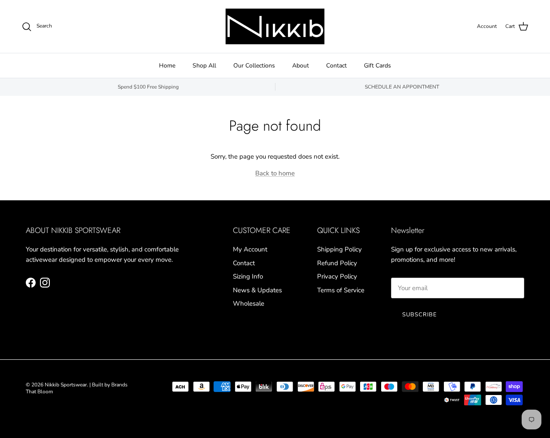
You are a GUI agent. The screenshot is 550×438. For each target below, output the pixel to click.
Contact (336, 65)
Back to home (275, 173)
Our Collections (254, 65)
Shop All (204, 65)
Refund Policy (337, 263)
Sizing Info (248, 276)
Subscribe (419, 315)
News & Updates (257, 290)
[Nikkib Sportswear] (275, 26)
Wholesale (248, 303)
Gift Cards (377, 65)
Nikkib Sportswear (66, 384)
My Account (250, 249)
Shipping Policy (339, 249)
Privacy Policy (337, 276)
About (300, 65)
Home (167, 65)
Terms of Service (340, 290)
